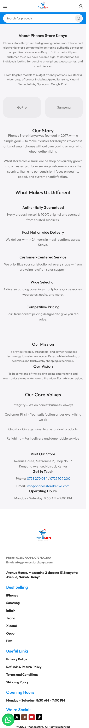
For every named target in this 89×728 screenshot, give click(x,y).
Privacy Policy (16, 659)
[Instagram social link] (24, 717)
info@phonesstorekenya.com (34, 562)
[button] (8, 720)
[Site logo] (43, 6)
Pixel (9, 641)
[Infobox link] (43, 217)
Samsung (64, 107)
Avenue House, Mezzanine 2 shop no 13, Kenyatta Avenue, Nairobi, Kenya (42, 574)
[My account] (81, 6)
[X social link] (17, 717)
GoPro (22, 107)
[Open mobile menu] (5, 6)
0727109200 (42, 557)
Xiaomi (11, 626)
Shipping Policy (17, 682)
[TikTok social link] (39, 717)
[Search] (78, 18)
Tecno (10, 618)
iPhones (12, 595)
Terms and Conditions (22, 674)
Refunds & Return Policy (23, 667)
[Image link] (43, 534)
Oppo (10, 633)
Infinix (10, 610)
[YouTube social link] (32, 717)
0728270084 (24, 557)
